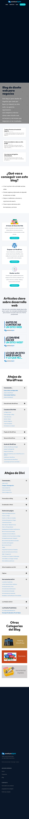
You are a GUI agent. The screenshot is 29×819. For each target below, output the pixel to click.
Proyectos (12, 4)
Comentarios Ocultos (6, 522)
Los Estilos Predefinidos (7, 582)
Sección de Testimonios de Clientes (9, 552)
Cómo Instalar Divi (6, 487)
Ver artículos (14, 238)
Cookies (17, 762)
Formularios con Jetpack (9, 425)
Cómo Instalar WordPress (9, 395)
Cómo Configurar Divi (7, 492)
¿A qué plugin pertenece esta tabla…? (12, 461)
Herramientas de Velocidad (8, 591)
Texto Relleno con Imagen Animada (10, 558)
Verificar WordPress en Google (11, 447)
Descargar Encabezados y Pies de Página (11, 612)
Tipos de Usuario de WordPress (11, 459)
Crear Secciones (7, 416)
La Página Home (7, 412)
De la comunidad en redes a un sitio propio (13, 142)
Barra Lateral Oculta (6, 545)
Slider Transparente (6, 554)
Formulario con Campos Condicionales (10, 556)
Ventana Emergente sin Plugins (9, 520)
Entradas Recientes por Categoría (9, 538)
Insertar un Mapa (6, 515)
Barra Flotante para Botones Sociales (10, 540)
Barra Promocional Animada (8, 531)
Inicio (7, 4)
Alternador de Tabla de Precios (9, 524)
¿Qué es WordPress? (8, 392)
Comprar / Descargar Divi (8, 485)
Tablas (3, 547)
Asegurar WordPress (8, 451)
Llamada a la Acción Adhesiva (8, 533)
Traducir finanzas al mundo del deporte (12, 130)
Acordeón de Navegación (7, 542)
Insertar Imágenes (8, 421)
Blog (17, 4)
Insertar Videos (7, 419)
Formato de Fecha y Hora (7, 586)
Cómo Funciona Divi (6, 490)
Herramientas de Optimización (9, 588)
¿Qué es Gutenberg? (8, 397)
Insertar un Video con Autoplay (9, 518)
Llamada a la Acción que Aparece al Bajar (11, 536)
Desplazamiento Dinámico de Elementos (11, 529)
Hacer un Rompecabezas (7, 527)
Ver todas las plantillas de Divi (8, 610)
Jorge (7, 131)
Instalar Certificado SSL (9, 449)
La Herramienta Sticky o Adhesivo (9, 584)
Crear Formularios (8, 423)
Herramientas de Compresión (8, 593)
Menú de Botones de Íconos (8, 561)
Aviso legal (13, 762)
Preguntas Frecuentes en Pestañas (10, 549)
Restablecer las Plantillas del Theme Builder (11, 595)
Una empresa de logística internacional (11, 155)
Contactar (22, 4)
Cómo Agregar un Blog (9, 414)
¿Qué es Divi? (5, 483)
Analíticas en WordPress (9, 457)
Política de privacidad (6, 762)
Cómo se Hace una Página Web (11, 390)
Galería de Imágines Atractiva (8, 513)
